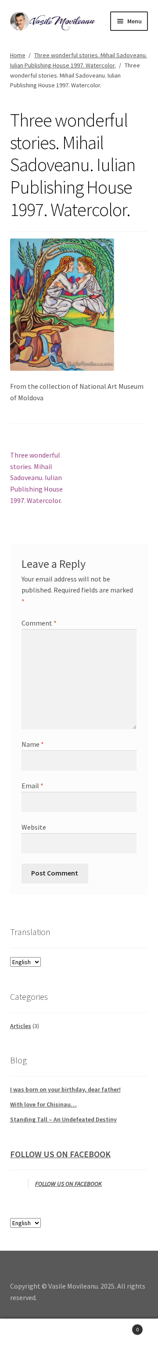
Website (34, 827)
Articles (20, 1026)
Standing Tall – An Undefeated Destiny (63, 1119)
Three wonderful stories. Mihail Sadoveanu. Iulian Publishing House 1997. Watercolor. (36, 477)
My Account (26, 1334)
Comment (39, 623)
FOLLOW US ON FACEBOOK (60, 1153)
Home (17, 55)
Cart (122, 1326)
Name (33, 744)
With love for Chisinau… (43, 1104)
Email (32, 785)
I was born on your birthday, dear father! (65, 1089)
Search (79, 1334)
